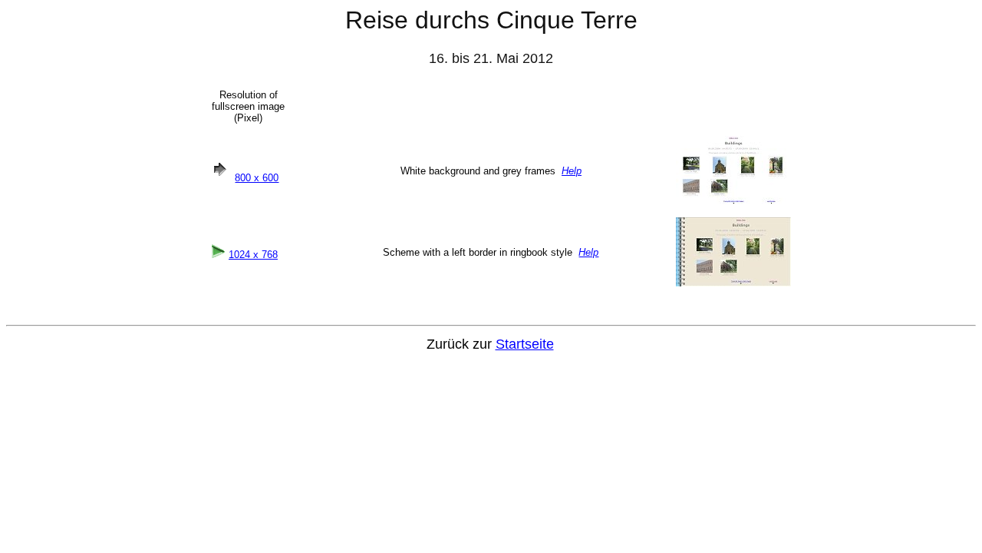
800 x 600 (256, 178)
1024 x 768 (253, 254)
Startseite (525, 344)
